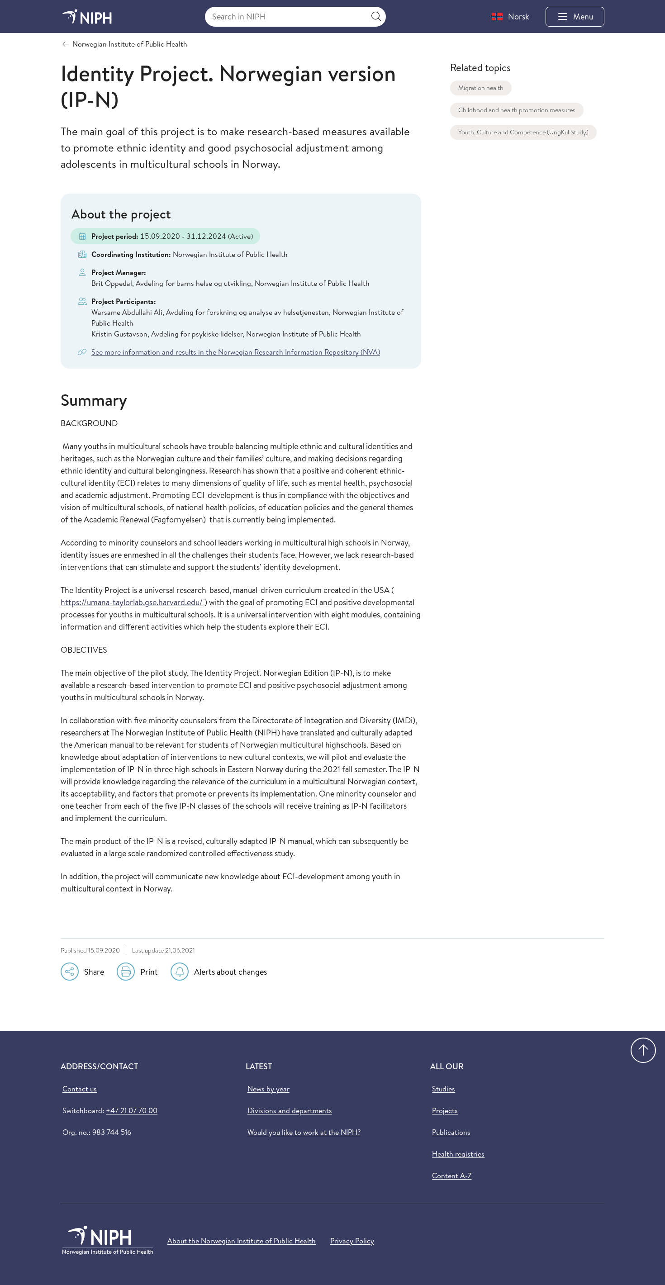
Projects (445, 1110)
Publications (451, 1132)
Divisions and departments (289, 1110)
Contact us (79, 1089)
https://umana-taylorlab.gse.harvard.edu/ (132, 602)
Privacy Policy (352, 1241)
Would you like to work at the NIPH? (304, 1132)
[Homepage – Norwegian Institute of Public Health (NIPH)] (87, 16)
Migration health (481, 87)
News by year (268, 1089)
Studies (443, 1089)
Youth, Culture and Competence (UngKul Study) (523, 132)
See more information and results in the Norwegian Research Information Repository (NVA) (235, 352)
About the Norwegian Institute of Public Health (241, 1241)
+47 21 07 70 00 (131, 1110)
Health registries (458, 1154)
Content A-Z (451, 1176)
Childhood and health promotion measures (516, 109)
